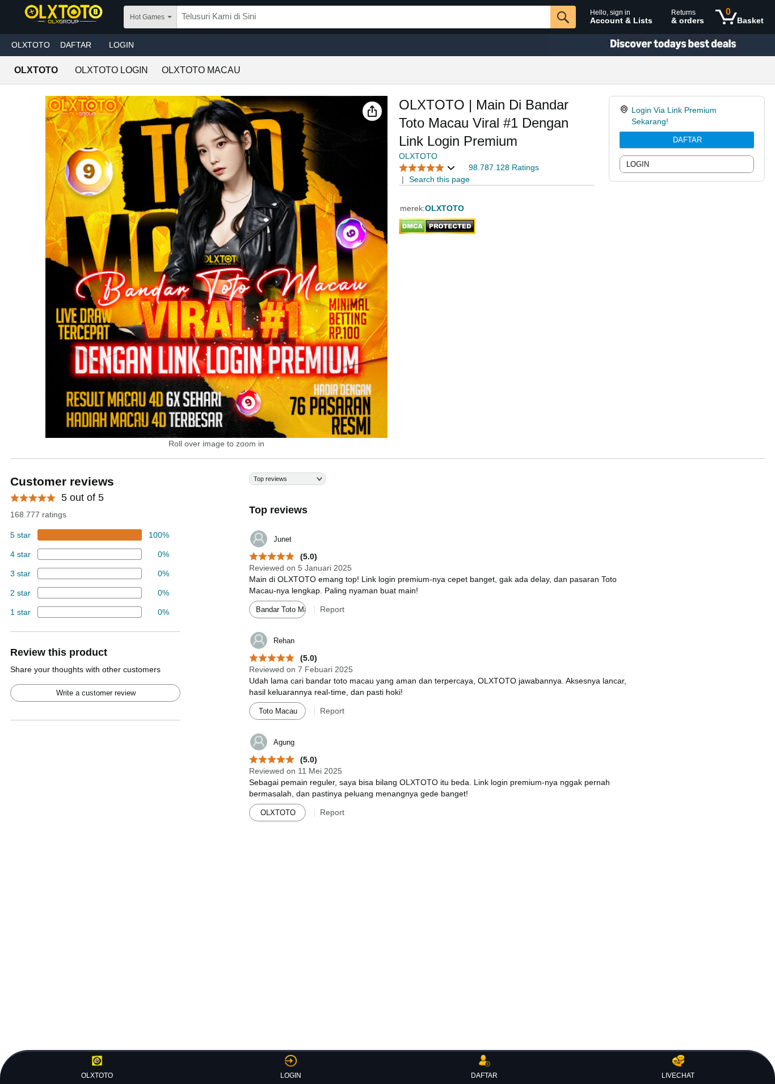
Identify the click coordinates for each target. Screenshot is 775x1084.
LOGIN (121, 44)
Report (332, 609)
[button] (372, 111)
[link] (625, 115)
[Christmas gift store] (661, 45)
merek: (412, 208)
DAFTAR (687, 140)
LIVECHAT (678, 1075)
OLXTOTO (30, 44)
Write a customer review (96, 693)
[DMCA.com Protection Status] (437, 224)
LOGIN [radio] (637, 164)
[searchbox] (363, 17)
